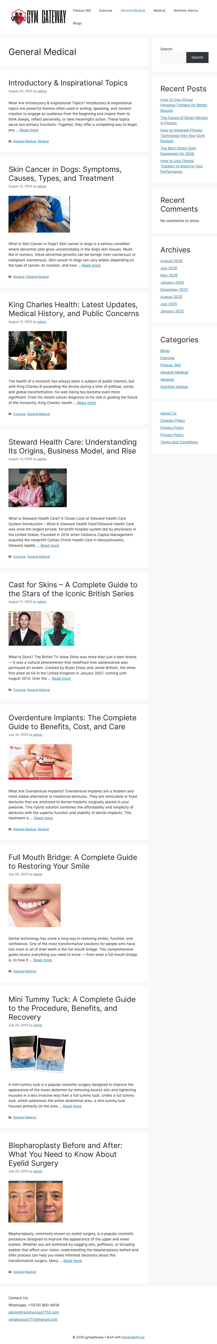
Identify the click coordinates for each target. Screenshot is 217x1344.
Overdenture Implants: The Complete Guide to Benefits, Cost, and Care (72, 722)
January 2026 (172, 282)
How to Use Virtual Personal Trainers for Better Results (183, 105)
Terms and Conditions (179, 442)
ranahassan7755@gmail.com (33, 1319)
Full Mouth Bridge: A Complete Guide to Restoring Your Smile (72, 861)
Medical (159, 10)
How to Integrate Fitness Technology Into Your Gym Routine (182, 135)
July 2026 (168, 268)
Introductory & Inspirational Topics (68, 82)
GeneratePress (133, 1337)
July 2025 (168, 304)
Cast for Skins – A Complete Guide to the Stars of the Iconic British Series (73, 589)
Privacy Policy (172, 428)
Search (166, 49)
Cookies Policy (172, 420)
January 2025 (172, 311)
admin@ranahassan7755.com (33, 1312)
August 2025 (171, 297)
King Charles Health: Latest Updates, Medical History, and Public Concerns (73, 309)
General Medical (133, 10)
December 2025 (174, 290)
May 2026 (169, 275)
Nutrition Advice (186, 10)
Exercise (105, 10)
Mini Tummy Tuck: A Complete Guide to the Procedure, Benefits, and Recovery (72, 1008)
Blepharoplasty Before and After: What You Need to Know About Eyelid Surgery (65, 1154)
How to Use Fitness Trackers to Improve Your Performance (181, 166)
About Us (168, 413)
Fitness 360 (82, 10)
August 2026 (171, 261)
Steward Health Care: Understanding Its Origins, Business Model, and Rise (72, 446)
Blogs (77, 23)
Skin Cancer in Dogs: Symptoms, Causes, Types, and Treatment (65, 173)
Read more (29, 130)
